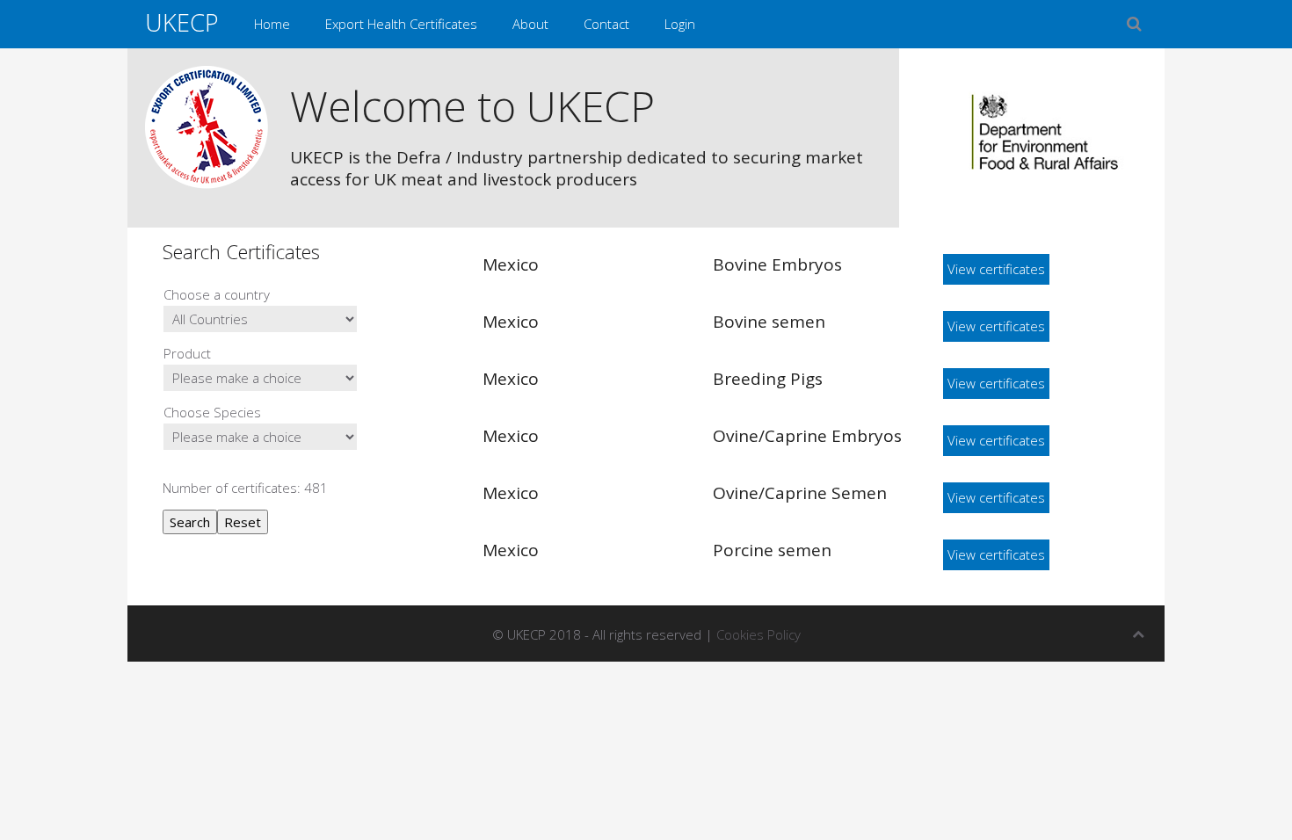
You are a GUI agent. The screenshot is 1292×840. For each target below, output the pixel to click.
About (530, 24)
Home (272, 24)
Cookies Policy (758, 634)
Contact (606, 24)
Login (679, 24)
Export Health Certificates (401, 24)
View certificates (996, 269)
